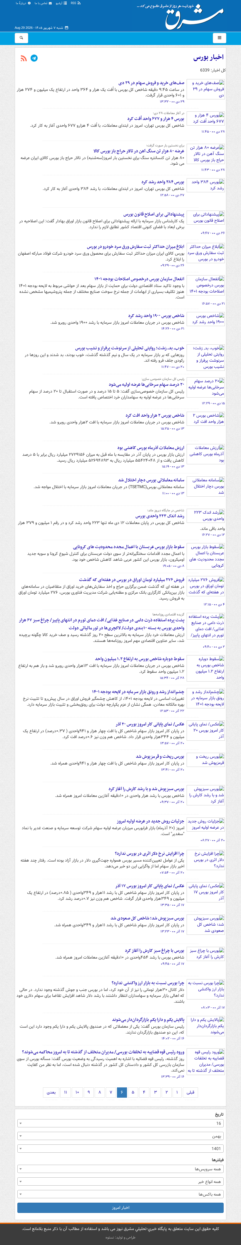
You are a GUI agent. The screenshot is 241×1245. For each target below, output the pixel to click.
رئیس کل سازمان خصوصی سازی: (162, 379)
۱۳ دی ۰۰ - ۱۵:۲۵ (172, 428)
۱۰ (77, 1092)
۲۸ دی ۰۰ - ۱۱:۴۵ (213, 131)
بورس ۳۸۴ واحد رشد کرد (162, 182)
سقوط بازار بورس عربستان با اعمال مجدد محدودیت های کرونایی (128, 547)
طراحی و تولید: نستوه (120, 1237)
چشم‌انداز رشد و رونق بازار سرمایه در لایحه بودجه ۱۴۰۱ (138, 692)
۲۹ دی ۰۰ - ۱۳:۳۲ (172, 101)
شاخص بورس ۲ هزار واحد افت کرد (154, 415)
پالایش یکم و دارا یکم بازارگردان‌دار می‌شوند (148, 1020)
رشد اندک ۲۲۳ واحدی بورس (159, 516)
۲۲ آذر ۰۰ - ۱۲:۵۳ (172, 711)
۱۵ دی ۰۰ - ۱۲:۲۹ (213, 403)
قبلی (190, 1092)
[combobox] (120, 1123)
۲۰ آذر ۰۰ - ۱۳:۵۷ (172, 743)
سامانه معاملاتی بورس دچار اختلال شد (151, 480)
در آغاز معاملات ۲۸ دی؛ (168, 113)
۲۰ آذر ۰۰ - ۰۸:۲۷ (212, 840)
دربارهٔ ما (21, 3)
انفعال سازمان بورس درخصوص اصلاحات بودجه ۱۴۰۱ (139, 279)
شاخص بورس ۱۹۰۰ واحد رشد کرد (156, 316)
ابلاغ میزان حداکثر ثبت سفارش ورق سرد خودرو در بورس (135, 247)
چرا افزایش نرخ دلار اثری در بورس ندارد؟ (149, 853)
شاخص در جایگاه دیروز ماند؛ (165, 510)
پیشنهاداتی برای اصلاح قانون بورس (153, 214)
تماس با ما (41, 3)
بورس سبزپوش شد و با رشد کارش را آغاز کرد (146, 789)
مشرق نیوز (182, 14)
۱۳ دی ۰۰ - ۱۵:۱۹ (173, 466)
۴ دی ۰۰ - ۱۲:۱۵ (214, 604)
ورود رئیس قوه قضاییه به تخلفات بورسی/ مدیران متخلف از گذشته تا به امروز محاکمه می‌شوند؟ (103, 1052)
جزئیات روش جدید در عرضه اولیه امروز (150, 821)
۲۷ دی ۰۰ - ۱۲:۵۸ (172, 195)
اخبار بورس (208, 57)
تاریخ (219, 1115)
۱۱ (65, 1092)
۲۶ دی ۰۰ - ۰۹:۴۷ (213, 233)
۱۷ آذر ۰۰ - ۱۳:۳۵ (172, 905)
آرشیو (59, 3)
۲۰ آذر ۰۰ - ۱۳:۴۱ (172, 769)
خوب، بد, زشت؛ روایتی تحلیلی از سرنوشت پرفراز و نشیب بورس (129, 348)
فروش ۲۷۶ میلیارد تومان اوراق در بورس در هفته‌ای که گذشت (131, 580)
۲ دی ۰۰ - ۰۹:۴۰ (214, 647)
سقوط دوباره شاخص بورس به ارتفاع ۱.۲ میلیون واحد (139, 659)
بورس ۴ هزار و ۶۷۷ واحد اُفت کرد (155, 119)
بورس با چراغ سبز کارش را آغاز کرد (154, 950)
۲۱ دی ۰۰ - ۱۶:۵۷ (213, 303)
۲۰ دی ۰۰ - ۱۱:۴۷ (172, 367)
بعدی (51, 1092)
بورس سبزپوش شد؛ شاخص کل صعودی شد (147, 918)
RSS (74, 3)
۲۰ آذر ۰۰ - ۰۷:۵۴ (172, 872)
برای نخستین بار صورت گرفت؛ (165, 145)
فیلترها (218, 1160)
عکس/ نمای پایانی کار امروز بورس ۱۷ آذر (149, 886)
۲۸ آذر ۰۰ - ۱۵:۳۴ (172, 678)
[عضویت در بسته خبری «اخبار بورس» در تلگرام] (34, 59)
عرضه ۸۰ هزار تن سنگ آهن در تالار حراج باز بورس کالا (138, 151)
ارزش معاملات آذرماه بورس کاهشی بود (150, 448)
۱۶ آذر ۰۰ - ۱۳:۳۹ (172, 1076)
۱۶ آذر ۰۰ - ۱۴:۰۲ (173, 1038)
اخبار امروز (120, 1207)
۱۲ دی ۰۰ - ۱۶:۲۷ (213, 535)
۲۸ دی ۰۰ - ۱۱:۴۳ (213, 170)
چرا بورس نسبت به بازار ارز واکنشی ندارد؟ (148, 983)
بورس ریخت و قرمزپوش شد (160, 756)
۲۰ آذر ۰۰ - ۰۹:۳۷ (172, 802)
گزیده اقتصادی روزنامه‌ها (168, 614)
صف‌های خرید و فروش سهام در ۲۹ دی (151, 83)
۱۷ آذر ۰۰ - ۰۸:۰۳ (213, 1007)
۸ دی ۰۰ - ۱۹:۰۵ (173, 566)
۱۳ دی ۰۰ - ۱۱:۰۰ (173, 493)
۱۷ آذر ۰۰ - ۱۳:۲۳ (172, 931)
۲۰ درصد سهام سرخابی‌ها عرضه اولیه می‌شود (146, 384)
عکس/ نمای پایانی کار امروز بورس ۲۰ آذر (150, 724)
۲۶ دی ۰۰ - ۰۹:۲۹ (172, 265)
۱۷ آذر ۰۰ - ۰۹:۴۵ (172, 964)
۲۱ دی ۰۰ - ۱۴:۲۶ (172, 328)
